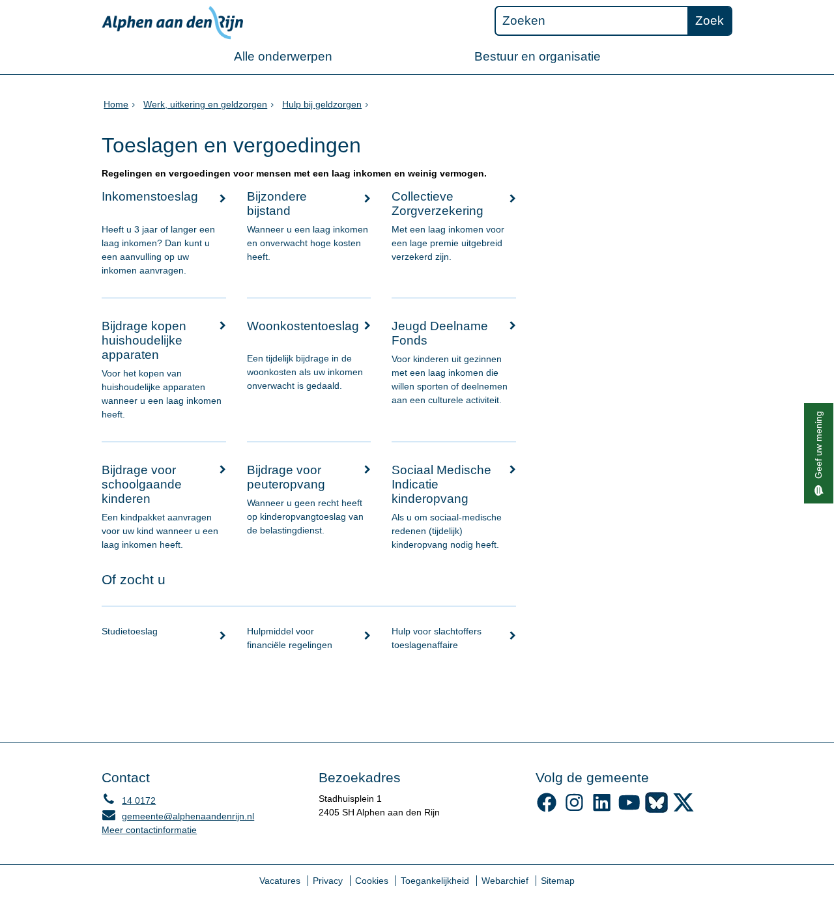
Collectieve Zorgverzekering (437, 204)
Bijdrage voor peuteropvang (286, 477)
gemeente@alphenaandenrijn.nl (178, 816)
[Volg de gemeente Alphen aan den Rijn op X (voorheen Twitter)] (683, 809)
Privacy (328, 880)
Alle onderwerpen (283, 56)
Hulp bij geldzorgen (322, 104)
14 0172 (129, 800)
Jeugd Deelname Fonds (440, 333)
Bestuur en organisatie (537, 56)
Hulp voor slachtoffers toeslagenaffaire (437, 638)
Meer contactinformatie (149, 830)
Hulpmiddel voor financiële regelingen (289, 638)
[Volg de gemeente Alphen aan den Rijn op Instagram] (574, 809)
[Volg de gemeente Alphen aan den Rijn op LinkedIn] (601, 809)
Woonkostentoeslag (303, 326)
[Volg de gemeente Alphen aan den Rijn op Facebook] (547, 809)
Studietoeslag (130, 631)
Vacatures (279, 880)
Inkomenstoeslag (150, 196)
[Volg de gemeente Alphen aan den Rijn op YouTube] (629, 809)
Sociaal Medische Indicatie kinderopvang (441, 484)
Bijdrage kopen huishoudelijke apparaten (144, 340)
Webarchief (505, 880)
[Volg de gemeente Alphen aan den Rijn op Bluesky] (656, 809)
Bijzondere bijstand (277, 204)
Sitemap (558, 880)
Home (116, 104)
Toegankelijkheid (435, 880)
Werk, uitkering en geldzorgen (205, 104)
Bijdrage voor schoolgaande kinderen (142, 484)
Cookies (371, 880)
